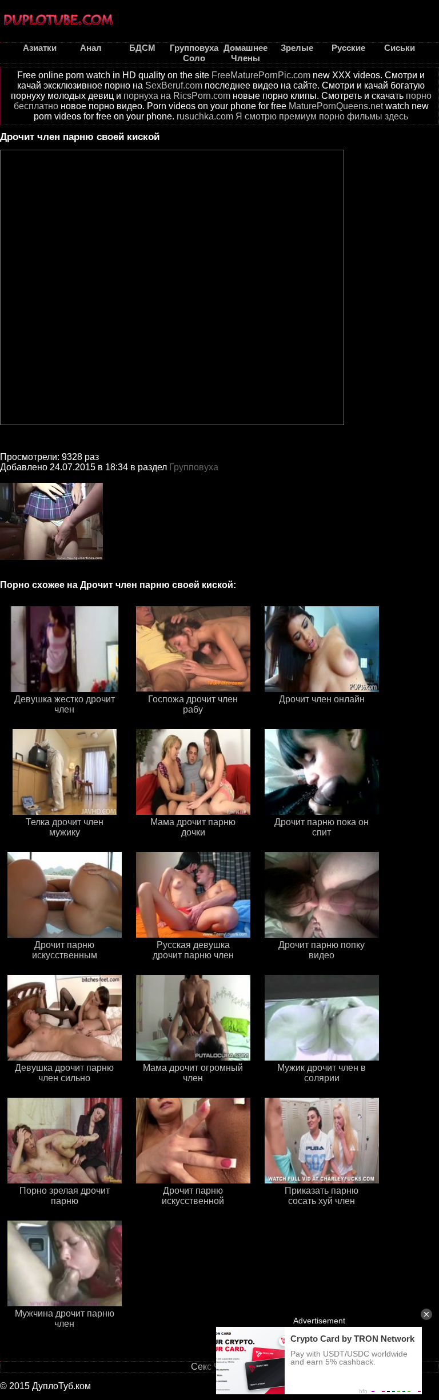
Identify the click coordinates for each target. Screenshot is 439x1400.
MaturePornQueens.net (336, 106)
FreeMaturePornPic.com (260, 75)
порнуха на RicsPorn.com (176, 96)
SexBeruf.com (173, 85)
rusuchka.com (205, 116)
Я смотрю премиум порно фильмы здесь (322, 116)
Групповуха (193, 467)
